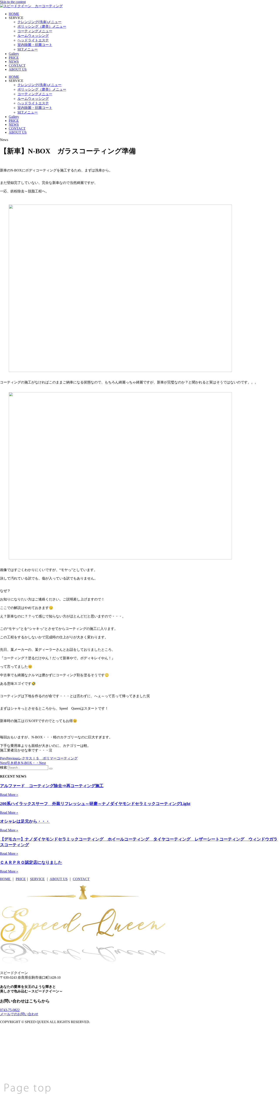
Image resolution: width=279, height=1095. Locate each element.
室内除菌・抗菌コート (34, 45)
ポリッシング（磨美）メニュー (41, 26)
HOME (14, 14)
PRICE (14, 57)
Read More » (9, 795)
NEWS (14, 61)
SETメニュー (27, 49)
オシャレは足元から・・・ (25, 821)
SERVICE (37, 879)
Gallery (14, 54)
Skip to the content (13, 2)
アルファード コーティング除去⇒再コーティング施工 (52, 785)
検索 (3, 767)
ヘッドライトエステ (33, 40)
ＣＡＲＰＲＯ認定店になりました (31, 862)
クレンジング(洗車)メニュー (39, 22)
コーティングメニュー (34, 31)
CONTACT (17, 65)
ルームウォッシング (33, 35)
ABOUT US (18, 69)
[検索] (51, 768)
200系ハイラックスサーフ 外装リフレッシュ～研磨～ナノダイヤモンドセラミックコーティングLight (95, 803)
